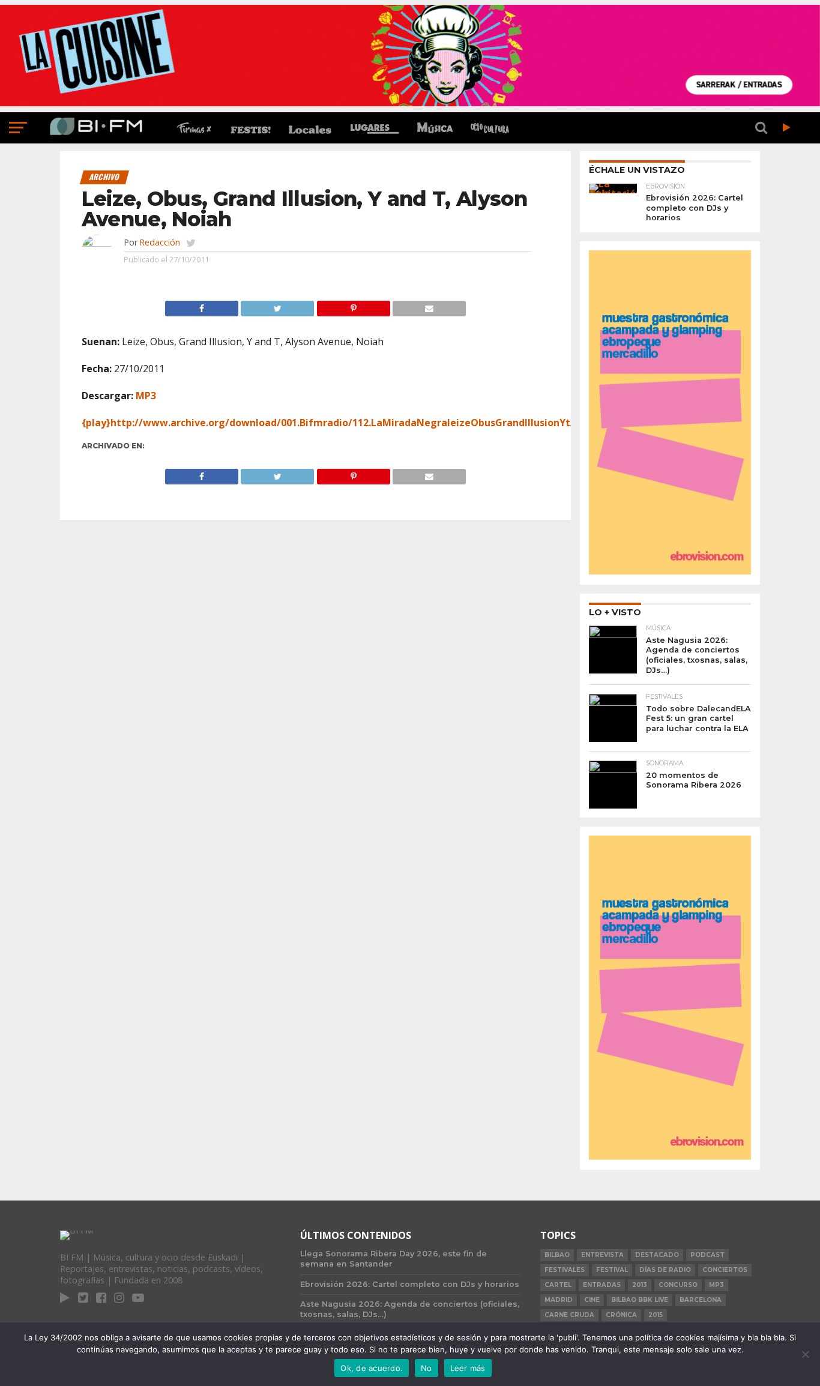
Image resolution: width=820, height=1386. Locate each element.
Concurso (678, 1285)
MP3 (146, 395)
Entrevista (602, 1255)
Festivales (564, 1270)
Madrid (558, 1300)
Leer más (468, 1368)
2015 (655, 1315)
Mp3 (716, 1285)
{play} (96, 422)
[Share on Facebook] (201, 305)
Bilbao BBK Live (639, 1300)
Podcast (707, 1255)
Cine (592, 1300)
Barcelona (701, 1300)
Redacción (159, 242)
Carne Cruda (569, 1315)
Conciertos (724, 1270)
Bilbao (557, 1255)
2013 (639, 1285)
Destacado (657, 1255)
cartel (557, 1285)
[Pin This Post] (353, 305)
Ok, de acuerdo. (371, 1368)
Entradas (602, 1285)
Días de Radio (665, 1270)
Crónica (621, 1315)
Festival (612, 1270)
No (426, 1368)
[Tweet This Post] (277, 305)
